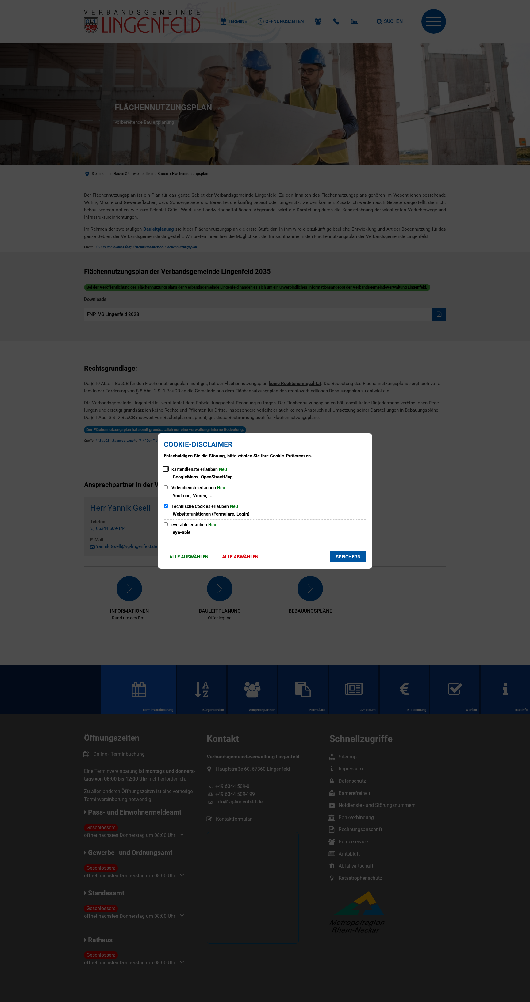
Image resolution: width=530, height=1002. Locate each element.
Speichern (348, 557)
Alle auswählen (189, 557)
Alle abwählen (240, 557)
